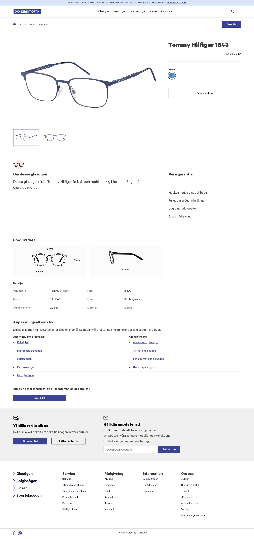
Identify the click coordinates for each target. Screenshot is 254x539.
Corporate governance (193, 515)
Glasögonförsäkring (73, 485)
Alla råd (109, 479)
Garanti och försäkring (74, 491)
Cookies (142, 533)
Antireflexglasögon (144, 351)
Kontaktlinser (112, 497)
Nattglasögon (25, 376)
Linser (20, 489)
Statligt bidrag (70, 509)
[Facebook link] (14, 533)
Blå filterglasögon (143, 367)
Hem (20, 25)
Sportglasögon (27, 496)
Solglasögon (24, 359)
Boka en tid (30, 441)
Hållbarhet (186, 497)
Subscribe (169, 449)
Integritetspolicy (127, 533)
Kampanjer (148, 491)
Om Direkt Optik (190, 485)
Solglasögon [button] (119, 11)
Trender (109, 503)
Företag (185, 509)
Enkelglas (23, 343)
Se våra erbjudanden (176, 3)
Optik (107, 491)
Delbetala (67, 503)
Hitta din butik (68, 441)
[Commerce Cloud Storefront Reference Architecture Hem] (27, 11)
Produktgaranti (70, 497)
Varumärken (111, 509)
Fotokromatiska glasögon (148, 359)
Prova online (204, 93)
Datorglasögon (26, 367)
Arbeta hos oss (189, 503)
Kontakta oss (150, 485)
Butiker (185, 479)
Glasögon (23, 474)
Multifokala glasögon (29, 351)
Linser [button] (153, 11)
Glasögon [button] (103, 11)
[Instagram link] (20, 533)
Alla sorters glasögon (145, 343)
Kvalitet (185, 491)
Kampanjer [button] (167, 11)
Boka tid (232, 24)
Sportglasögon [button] (138, 11)
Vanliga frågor (150, 479)
